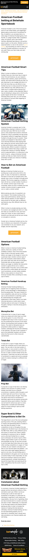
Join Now (24, 2)
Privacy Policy (22, 538)
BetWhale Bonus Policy (9, 538)
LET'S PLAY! (14, 58)
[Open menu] (27, 7)
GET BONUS (14, 554)
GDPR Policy (8, 545)
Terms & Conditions (18, 545)
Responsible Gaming (10, 540)
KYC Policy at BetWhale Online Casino (14, 543)
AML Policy (21, 540)
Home (2, 10)
